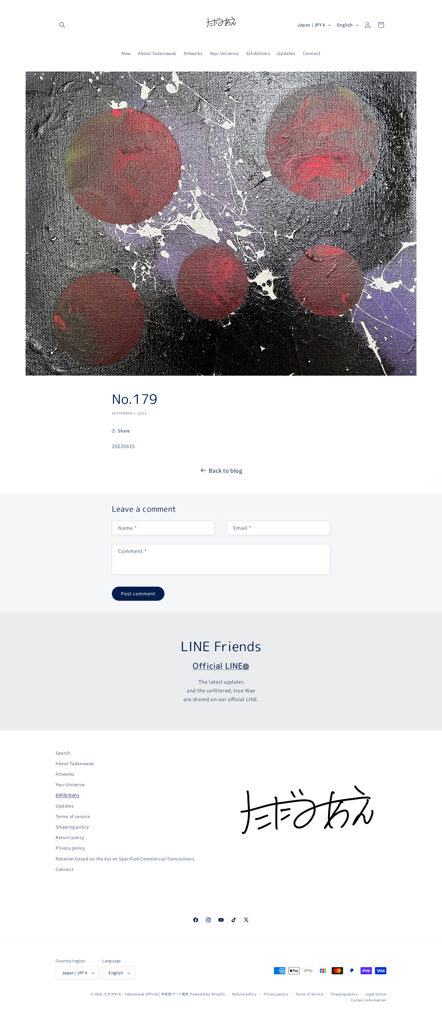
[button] (62, 25)
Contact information (368, 999)
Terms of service (73, 816)
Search (63, 753)
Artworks (65, 774)
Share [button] (124, 431)
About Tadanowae (75, 763)
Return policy (70, 837)
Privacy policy (70, 848)
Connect (64, 869)
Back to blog (225, 470)
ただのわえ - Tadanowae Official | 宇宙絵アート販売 (146, 993)
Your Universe (70, 784)
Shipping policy (72, 827)
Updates (65, 806)
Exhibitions (68, 795)
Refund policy (244, 993)
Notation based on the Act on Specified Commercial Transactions (125, 859)
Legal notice (375, 993)
